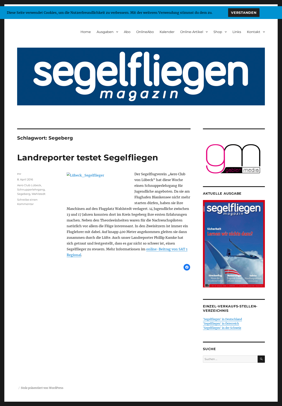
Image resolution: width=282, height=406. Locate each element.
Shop (217, 32)
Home (86, 32)
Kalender (167, 32)
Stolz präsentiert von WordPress (42, 388)
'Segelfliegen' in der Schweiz (222, 328)
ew (19, 173)
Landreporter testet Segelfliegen (87, 157)
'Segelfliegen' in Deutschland (222, 319)
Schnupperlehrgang (31, 189)
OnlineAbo (145, 32)
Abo (127, 32)
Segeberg (23, 193)
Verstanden (244, 13)
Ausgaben (105, 32)
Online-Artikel (191, 32)
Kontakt (253, 32)
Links (236, 32)
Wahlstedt (38, 193)
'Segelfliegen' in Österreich (221, 323)
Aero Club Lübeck (29, 185)
